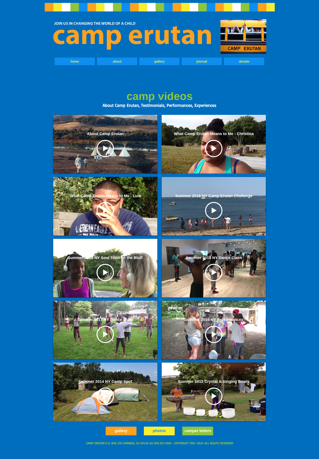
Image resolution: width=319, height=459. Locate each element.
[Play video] (105, 148)
